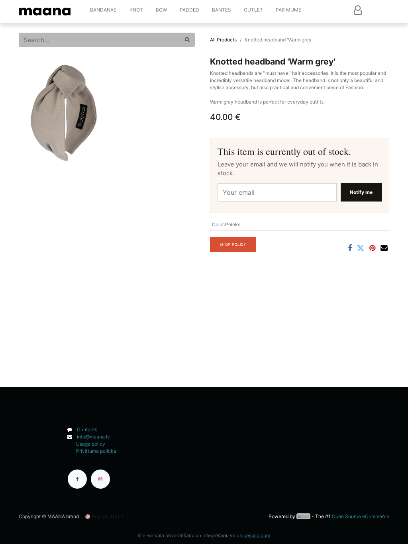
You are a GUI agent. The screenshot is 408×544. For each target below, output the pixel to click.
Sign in (357, 10)
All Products (223, 40)
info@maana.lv (93, 437)
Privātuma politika (96, 451)
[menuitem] (103, 11)
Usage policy (90, 444)
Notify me (361, 192)
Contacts (87, 429)
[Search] (187, 40)
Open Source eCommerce (360, 516)
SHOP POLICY (233, 244)
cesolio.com (256, 535)
